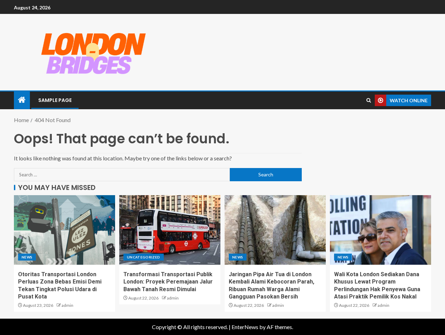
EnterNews (245, 327)
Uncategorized (143, 257)
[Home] (22, 100)
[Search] (368, 100)
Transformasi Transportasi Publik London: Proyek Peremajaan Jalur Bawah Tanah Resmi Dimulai (168, 282)
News (27, 257)
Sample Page (55, 100)
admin (67, 305)
